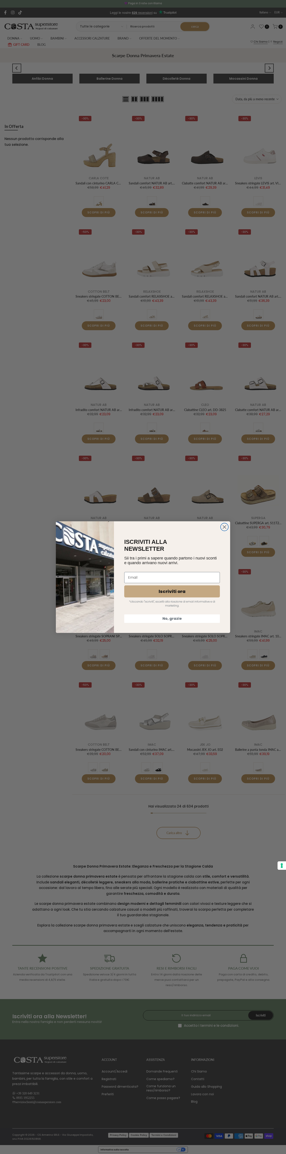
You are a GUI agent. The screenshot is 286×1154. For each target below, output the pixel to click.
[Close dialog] (224, 527)
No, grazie (172, 618)
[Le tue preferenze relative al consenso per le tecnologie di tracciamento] (282, 865)
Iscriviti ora (172, 591)
